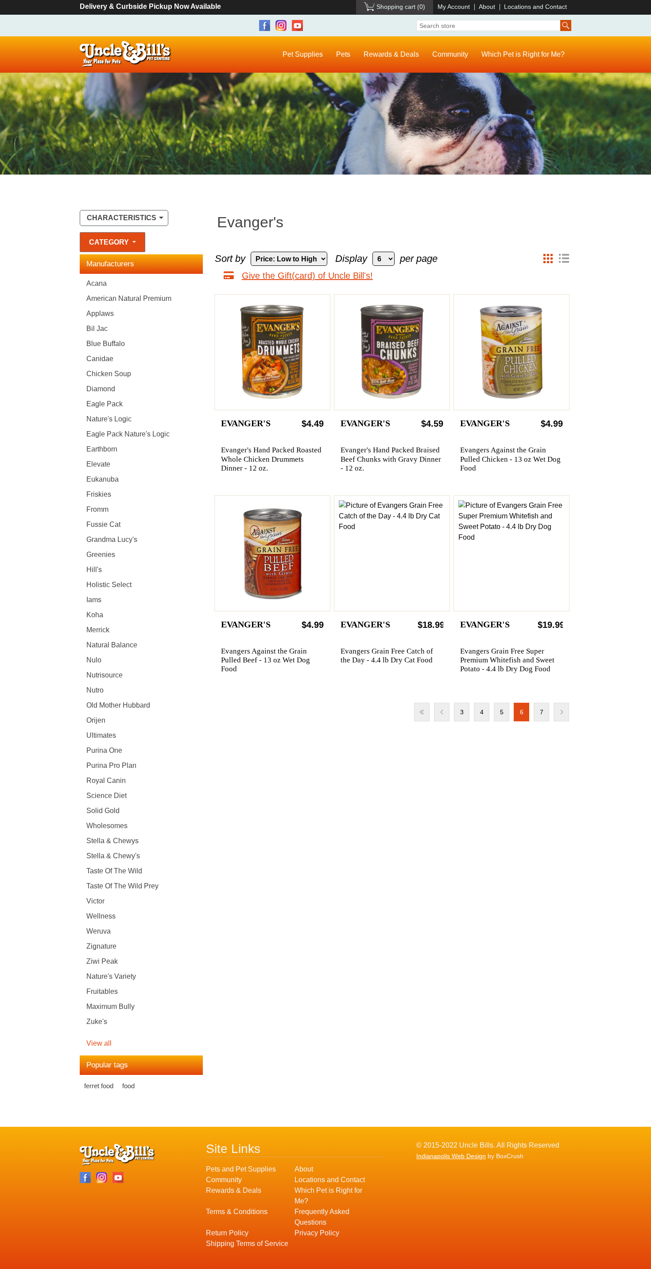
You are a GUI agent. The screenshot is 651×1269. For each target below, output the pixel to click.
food (128, 1086)
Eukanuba (102, 479)
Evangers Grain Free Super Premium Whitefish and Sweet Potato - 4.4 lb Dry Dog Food (507, 660)
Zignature (101, 946)
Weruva (98, 931)
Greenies (100, 554)
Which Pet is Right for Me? (523, 54)
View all (99, 1043)
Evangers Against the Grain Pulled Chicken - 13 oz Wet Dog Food (510, 459)
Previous (442, 712)
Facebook (264, 25)
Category (110, 242)
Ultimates (101, 735)
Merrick (97, 630)
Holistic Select (109, 584)
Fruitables (102, 991)
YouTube (297, 25)
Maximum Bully (110, 1006)
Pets (343, 54)
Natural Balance (111, 645)
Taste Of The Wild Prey (122, 886)
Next (561, 712)
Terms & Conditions (236, 1211)
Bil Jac (97, 328)
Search (565, 25)
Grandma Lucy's (111, 539)
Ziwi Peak (102, 961)
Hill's (94, 569)
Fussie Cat (103, 524)
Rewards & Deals (391, 54)
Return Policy (227, 1233)
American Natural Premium (128, 298)
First (422, 712)
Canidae (99, 358)
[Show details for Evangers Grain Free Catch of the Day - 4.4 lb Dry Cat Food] (392, 553)
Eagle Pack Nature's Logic (128, 434)
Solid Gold (103, 810)
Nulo (93, 660)
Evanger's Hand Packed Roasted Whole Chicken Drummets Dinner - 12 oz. (271, 459)
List (563, 259)
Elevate (98, 464)
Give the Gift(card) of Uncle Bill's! (307, 275)
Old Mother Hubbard (118, 705)
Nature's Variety (111, 976)
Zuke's (96, 1021)
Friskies (98, 494)
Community (450, 54)
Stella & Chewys (112, 841)
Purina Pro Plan (111, 765)
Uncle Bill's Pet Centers (125, 54)
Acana (96, 283)
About (487, 6)
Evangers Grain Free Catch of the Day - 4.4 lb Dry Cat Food (387, 655)
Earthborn (101, 449)
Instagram (281, 25)
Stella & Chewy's (113, 856)
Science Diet (106, 795)
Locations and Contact (535, 6)
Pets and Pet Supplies (241, 1169)
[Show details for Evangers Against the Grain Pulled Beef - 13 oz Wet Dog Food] (272, 553)
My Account (454, 6)
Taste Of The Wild (114, 871)
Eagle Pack (104, 404)
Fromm (97, 509)
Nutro (95, 690)
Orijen (95, 720)
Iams (93, 599)
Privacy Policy (316, 1233)
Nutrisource (104, 675)
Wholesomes (107, 825)
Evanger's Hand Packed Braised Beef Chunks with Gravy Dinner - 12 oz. (391, 459)
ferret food (98, 1086)
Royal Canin (106, 780)
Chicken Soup (108, 374)
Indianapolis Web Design (451, 1156)
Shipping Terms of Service (247, 1243)
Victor (95, 901)
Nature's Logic (109, 419)
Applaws (100, 313)
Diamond (100, 389)
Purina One (104, 750)
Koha (94, 615)
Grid (547, 259)
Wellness (101, 916)
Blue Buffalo (105, 343)
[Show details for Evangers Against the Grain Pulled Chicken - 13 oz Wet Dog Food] (511, 352)
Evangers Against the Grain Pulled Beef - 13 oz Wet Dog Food (265, 660)
